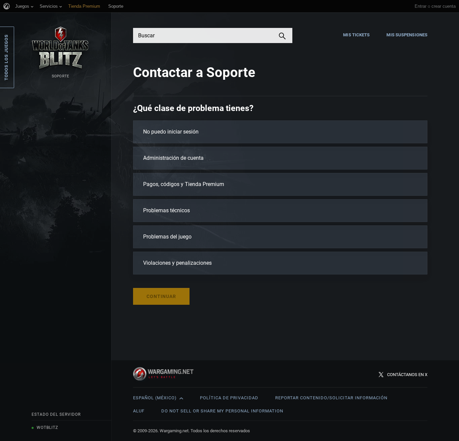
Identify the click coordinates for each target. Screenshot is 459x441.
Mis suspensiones (406, 34)
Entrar (420, 6)
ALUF (138, 410)
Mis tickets (356, 34)
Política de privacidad (229, 397)
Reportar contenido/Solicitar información (331, 397)
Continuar (161, 296)
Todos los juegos (6, 57)
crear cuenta (443, 6)
